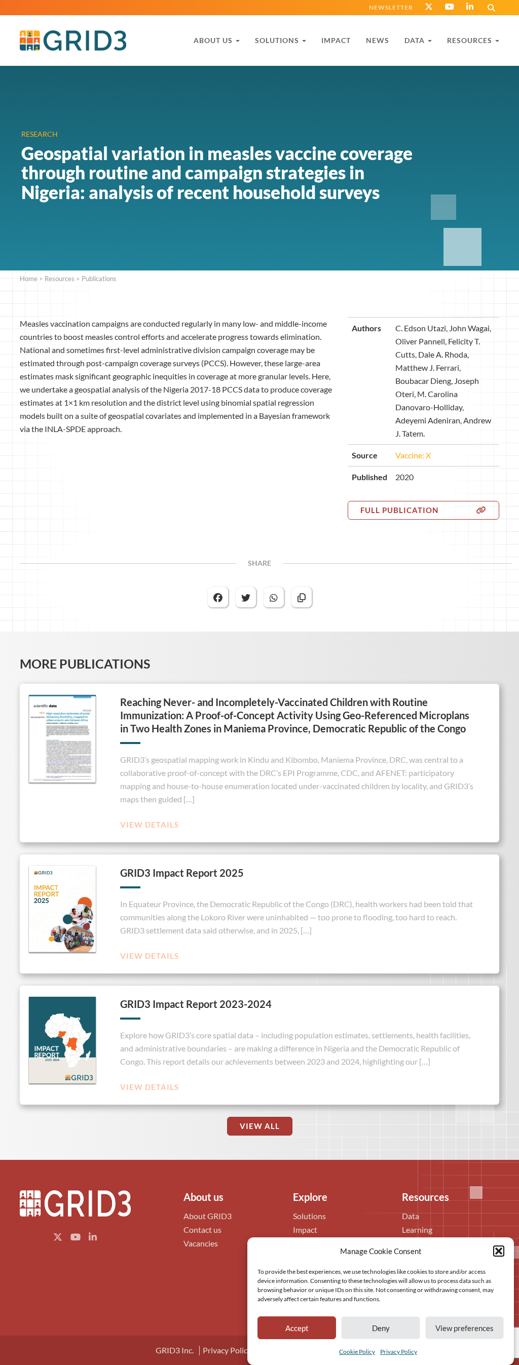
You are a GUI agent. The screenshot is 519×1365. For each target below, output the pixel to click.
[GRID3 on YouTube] (450, 6)
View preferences (464, 1328)
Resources (60, 279)
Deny (381, 1328)
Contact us (202, 1229)
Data (410, 1216)
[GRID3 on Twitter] (429, 6)
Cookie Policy (357, 1351)
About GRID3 (207, 1216)
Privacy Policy (398, 1351)
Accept (297, 1328)
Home (29, 279)
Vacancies (200, 1243)
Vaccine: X (413, 455)
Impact (305, 1229)
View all (260, 1125)
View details (149, 825)
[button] (499, 1251)
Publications (99, 279)
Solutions (309, 1216)
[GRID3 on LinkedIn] (470, 6)
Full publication (399, 510)
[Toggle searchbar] (491, 7)
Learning (417, 1229)
